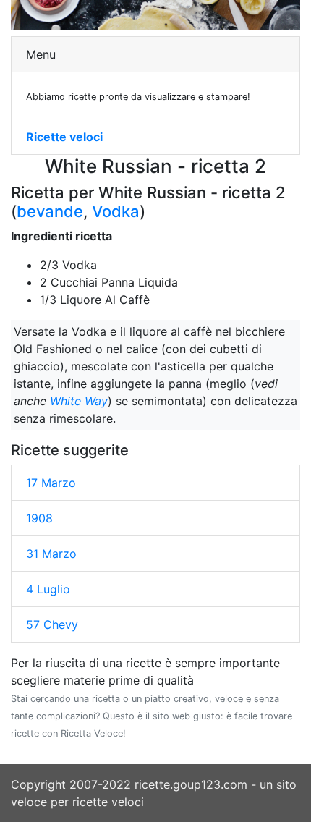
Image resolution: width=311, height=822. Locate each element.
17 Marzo (51, 482)
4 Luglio (48, 589)
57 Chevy (52, 624)
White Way (79, 401)
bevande (50, 211)
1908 (39, 518)
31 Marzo (51, 553)
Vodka (116, 211)
